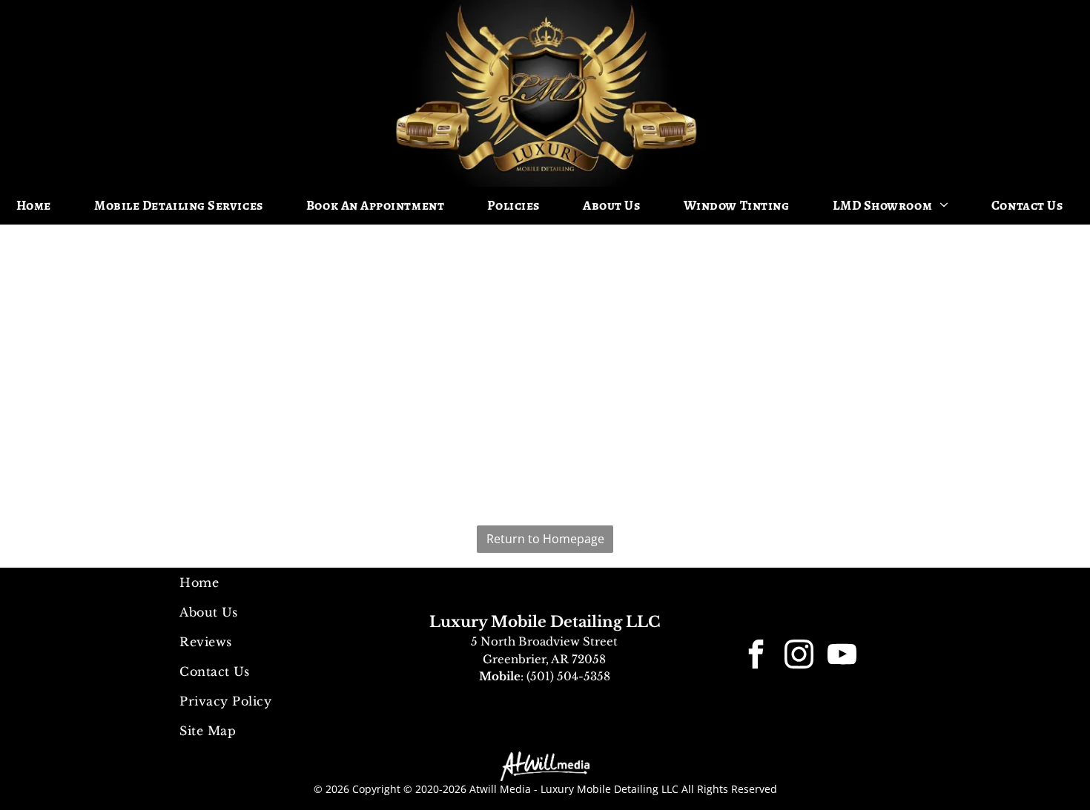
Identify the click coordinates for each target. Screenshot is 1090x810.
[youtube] (841, 656)
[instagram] (798, 656)
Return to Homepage (545, 539)
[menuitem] (39, 206)
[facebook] (755, 656)
